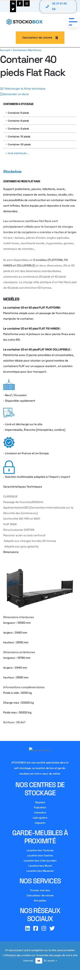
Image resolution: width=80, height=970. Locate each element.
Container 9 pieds (18, 128)
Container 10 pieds (19, 136)
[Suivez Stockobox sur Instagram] (27, 3)
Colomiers (40, 812)
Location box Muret (40, 865)
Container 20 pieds (19, 144)
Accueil (5, 50)
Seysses (40, 802)
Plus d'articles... (18, 153)
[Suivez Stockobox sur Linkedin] (13, 3)
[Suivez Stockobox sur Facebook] (20, 3)
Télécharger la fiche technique (24, 88)
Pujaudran (40, 807)
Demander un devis (16, 94)
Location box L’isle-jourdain (40, 860)
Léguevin (40, 822)
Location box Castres (40, 855)
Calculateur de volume (37, 37)
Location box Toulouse (40, 850)
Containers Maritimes (27, 50)
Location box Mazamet (40, 870)
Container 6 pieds (18, 112)
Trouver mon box (40, 890)
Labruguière (40, 817)
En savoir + (50, 960)
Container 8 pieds (18, 120)
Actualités (40, 900)
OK (39, 961)
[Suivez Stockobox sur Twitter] (13, 9)
